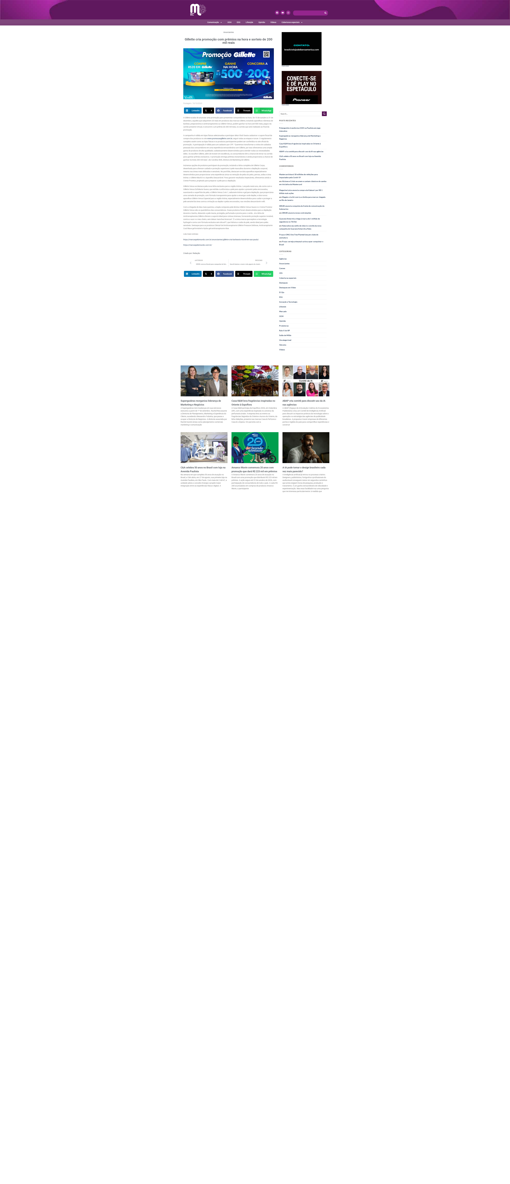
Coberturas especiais (290, 22)
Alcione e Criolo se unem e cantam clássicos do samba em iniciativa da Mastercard (302, 182)
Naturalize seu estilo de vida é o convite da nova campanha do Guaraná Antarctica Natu (300, 227)
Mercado (283, 311)
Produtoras (284, 326)
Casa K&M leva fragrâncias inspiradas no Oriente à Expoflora (300, 145)
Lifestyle (249, 22)
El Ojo (281, 292)
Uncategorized (285, 340)
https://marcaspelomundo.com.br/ (197, 245)
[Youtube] (282, 12)
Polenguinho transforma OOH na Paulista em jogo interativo (299, 129)
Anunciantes (228, 32)
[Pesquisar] (325, 13)
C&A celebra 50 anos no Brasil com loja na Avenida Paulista (300, 157)
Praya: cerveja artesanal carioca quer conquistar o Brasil (301, 243)
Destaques (283, 283)
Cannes (282, 268)
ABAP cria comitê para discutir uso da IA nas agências (301, 151)
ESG (238, 22)
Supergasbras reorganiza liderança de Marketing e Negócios (299, 137)
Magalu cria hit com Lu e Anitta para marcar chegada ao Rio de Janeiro (302, 198)
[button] (193, 111)
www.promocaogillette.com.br (219, 138)
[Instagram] (288, 12)
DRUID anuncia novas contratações (296, 213)
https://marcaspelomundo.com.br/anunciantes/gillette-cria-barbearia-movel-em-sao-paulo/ (221, 239)
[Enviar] (324, 113)
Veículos (282, 345)
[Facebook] (277, 12)
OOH (229, 22)
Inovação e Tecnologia (288, 302)
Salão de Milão (285, 335)
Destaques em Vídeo (287, 287)
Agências (283, 259)
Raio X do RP (284, 330)
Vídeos (273, 22)
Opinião (261, 22)
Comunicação (213, 22)
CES (280, 273)
